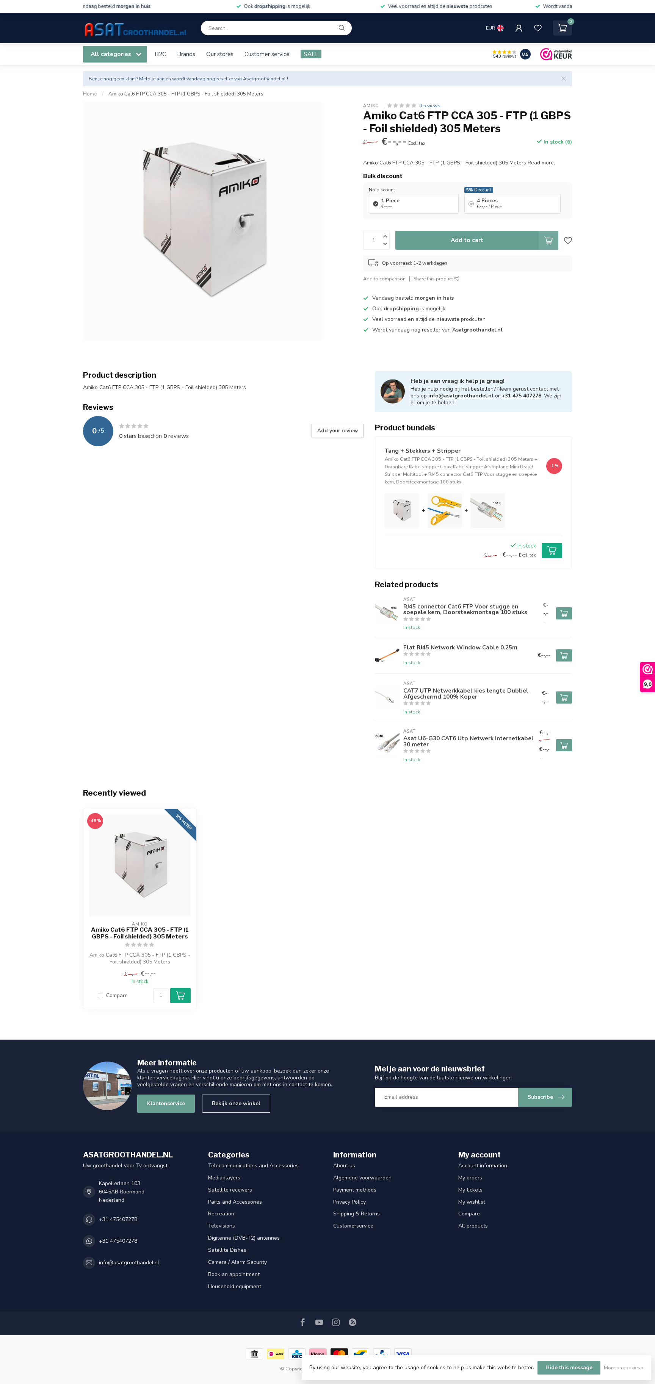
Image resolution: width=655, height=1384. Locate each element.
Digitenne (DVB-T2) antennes (244, 1238)
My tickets (470, 1189)
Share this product (434, 278)
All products (473, 1225)
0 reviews (429, 105)
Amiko (371, 105)
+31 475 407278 (521, 395)
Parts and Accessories (235, 1202)
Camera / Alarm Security (237, 1262)
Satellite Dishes (227, 1250)
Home (90, 94)
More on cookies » (624, 1367)
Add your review (337, 430)
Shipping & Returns (356, 1213)
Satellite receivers (230, 1189)
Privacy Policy (349, 1202)
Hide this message (568, 1367)
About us (344, 1165)
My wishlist (471, 1202)
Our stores (219, 54)
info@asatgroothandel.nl (461, 395)
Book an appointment (234, 1274)
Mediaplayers (224, 1177)
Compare (117, 995)
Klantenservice (166, 1103)
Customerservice (353, 1225)
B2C (160, 54)
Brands (186, 54)
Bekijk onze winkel (236, 1103)
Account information (482, 1165)
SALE (311, 54)
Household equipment (234, 1286)
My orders (470, 1177)
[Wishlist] (538, 28)
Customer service (267, 54)
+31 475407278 (118, 1219)
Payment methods (354, 1189)
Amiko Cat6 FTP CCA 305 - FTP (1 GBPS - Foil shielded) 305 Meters (185, 94)
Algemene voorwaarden (362, 1177)
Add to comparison (384, 278)
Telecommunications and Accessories (253, 1165)
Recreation (221, 1213)
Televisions (221, 1225)
